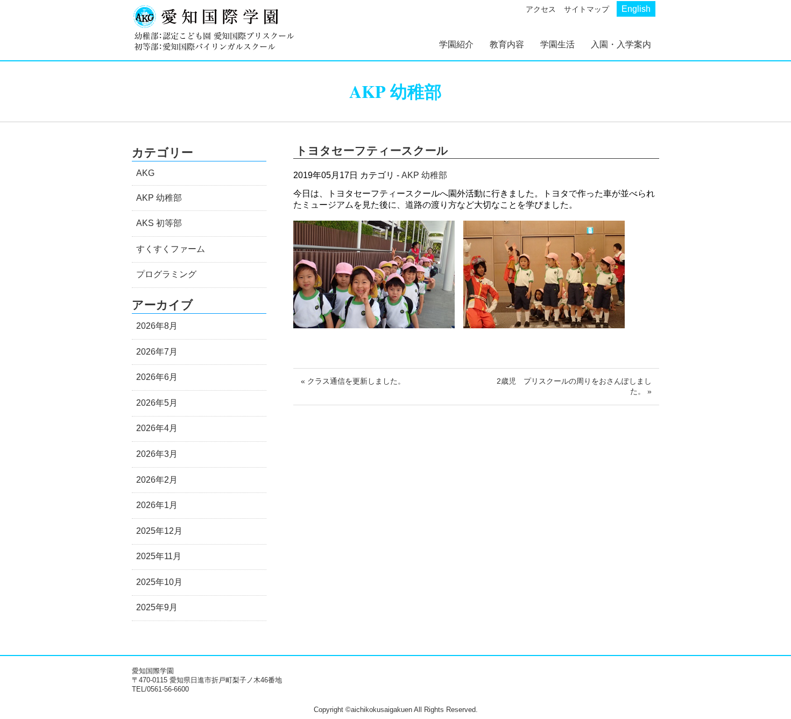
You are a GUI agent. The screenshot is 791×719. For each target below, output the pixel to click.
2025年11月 (158, 556)
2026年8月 (157, 325)
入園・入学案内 (621, 44)
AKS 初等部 (159, 223)
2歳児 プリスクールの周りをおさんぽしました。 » (574, 386)
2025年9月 (157, 607)
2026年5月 (157, 402)
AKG (145, 173)
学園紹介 (456, 44)
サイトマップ (586, 9)
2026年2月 (157, 479)
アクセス (541, 9)
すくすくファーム (170, 248)
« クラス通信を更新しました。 (353, 381)
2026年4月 (157, 428)
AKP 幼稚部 (424, 175)
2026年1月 (157, 505)
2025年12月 (159, 530)
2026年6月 (157, 377)
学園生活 (557, 44)
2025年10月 (159, 582)
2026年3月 (157, 454)
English (636, 8)
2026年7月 (157, 351)
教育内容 (507, 44)
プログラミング (166, 274)
